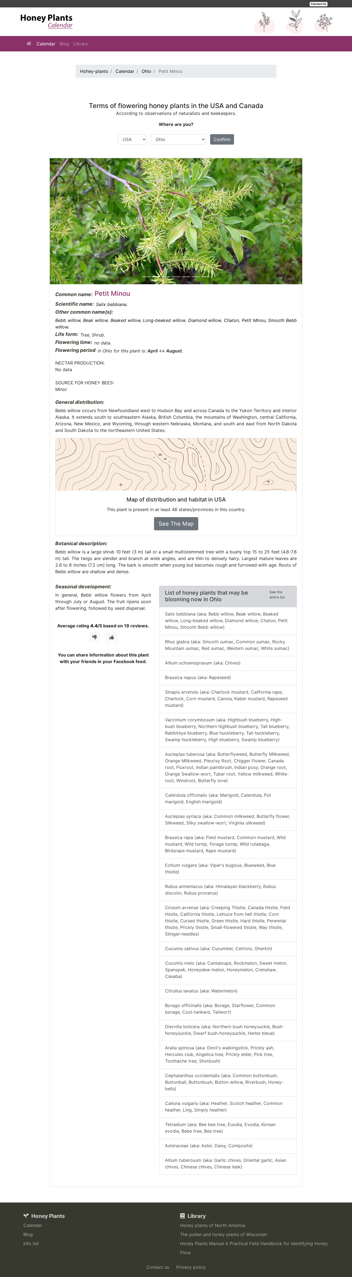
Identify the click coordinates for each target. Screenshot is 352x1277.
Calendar (46, 43)
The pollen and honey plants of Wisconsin (223, 1234)
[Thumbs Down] (94, 637)
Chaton (231, 320)
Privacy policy (191, 1267)
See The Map (176, 523)
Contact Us (318, 4)
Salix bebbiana (111, 304)
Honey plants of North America (212, 1225)
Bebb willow (68, 320)
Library (80, 43)
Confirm (222, 139)
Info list (31, 1243)
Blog (64, 43)
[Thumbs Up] (111, 637)
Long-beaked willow (164, 320)
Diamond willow (204, 320)
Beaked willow (126, 320)
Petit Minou (254, 320)
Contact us (157, 1267)
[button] (69, 221)
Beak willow (95, 320)
